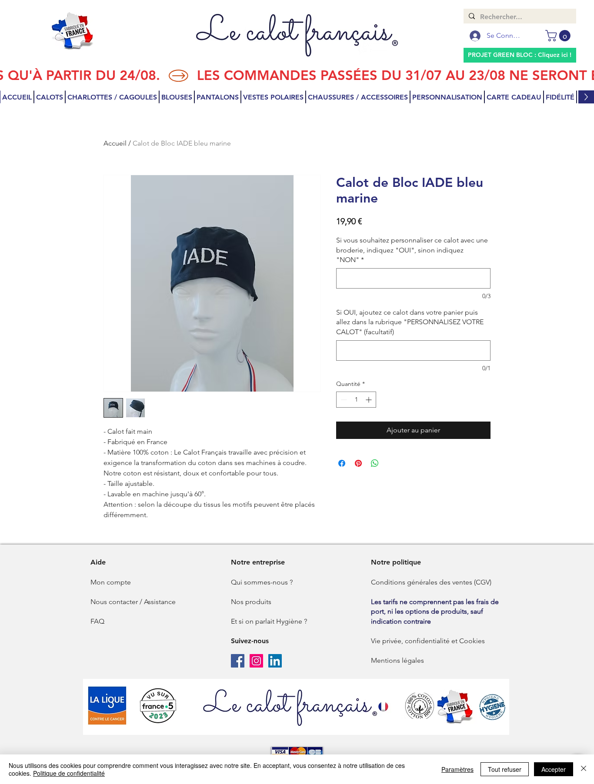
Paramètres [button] (457, 769)
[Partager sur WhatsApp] (375, 463)
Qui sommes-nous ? (262, 582)
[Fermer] (583, 769)
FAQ (97, 621)
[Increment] (369, 399)
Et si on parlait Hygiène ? (269, 621)
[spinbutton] (356, 399)
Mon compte (110, 582)
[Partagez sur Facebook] (342, 463)
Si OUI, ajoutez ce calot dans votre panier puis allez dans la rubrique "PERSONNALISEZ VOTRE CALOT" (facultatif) (410, 322)
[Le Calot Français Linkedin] (275, 661)
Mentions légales (397, 660)
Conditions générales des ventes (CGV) (431, 582)
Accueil (115, 143)
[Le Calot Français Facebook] (237, 661)
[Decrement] (342, 399)
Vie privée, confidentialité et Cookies (428, 641)
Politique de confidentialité (69, 773)
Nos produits (251, 602)
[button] (559, 35)
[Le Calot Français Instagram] (256, 661)
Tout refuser (504, 769)
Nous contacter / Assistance (133, 602)
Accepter (553, 769)
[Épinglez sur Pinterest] (358, 463)
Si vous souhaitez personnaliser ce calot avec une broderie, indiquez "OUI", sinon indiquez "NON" (412, 250)
